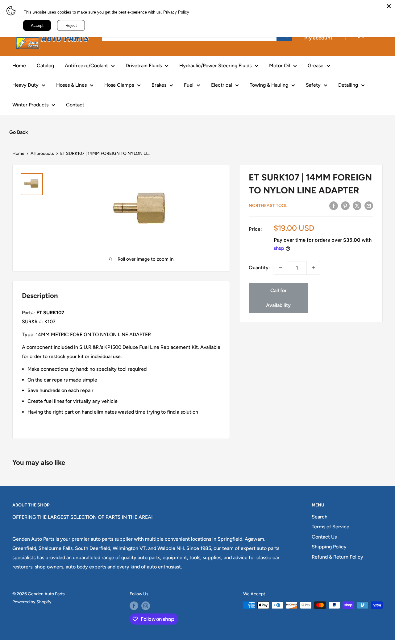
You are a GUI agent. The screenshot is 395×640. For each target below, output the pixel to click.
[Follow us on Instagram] (145, 605)
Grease (315, 65)
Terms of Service (330, 527)
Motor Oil (279, 65)
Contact (75, 105)
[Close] (389, 6)
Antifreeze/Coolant (86, 65)
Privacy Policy (176, 12)
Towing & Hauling (269, 85)
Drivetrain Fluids (144, 65)
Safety (313, 85)
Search (319, 517)
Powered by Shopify (32, 602)
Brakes (159, 85)
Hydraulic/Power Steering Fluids (215, 65)
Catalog (45, 65)
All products (42, 153)
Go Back (18, 132)
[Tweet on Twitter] (357, 205)
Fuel (188, 85)
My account (318, 38)
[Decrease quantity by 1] (280, 267)
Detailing (348, 85)
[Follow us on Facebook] (134, 605)
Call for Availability (278, 297)
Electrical (221, 85)
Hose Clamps (119, 85)
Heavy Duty (25, 85)
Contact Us (324, 537)
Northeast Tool (268, 205)
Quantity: (259, 268)
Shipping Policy (329, 547)
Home (19, 65)
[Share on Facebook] (333, 205)
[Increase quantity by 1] (313, 267)
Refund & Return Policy (337, 557)
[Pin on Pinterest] (345, 205)
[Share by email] (368, 205)
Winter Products (30, 105)
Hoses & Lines (71, 85)
